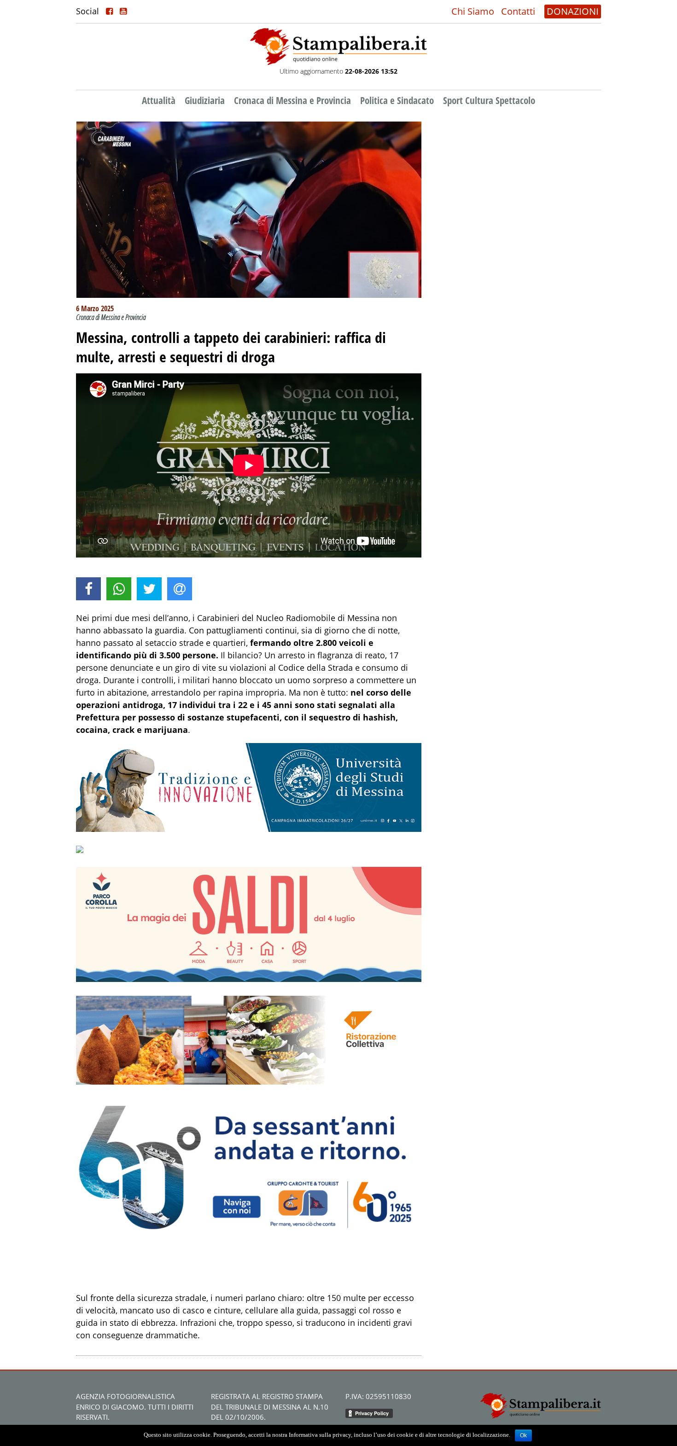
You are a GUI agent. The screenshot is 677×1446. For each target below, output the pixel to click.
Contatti (518, 11)
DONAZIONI (573, 11)
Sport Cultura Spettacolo (489, 100)
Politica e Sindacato (397, 100)
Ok (523, 1435)
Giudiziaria (205, 100)
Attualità (158, 100)
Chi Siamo (472, 11)
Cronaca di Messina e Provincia (292, 100)
